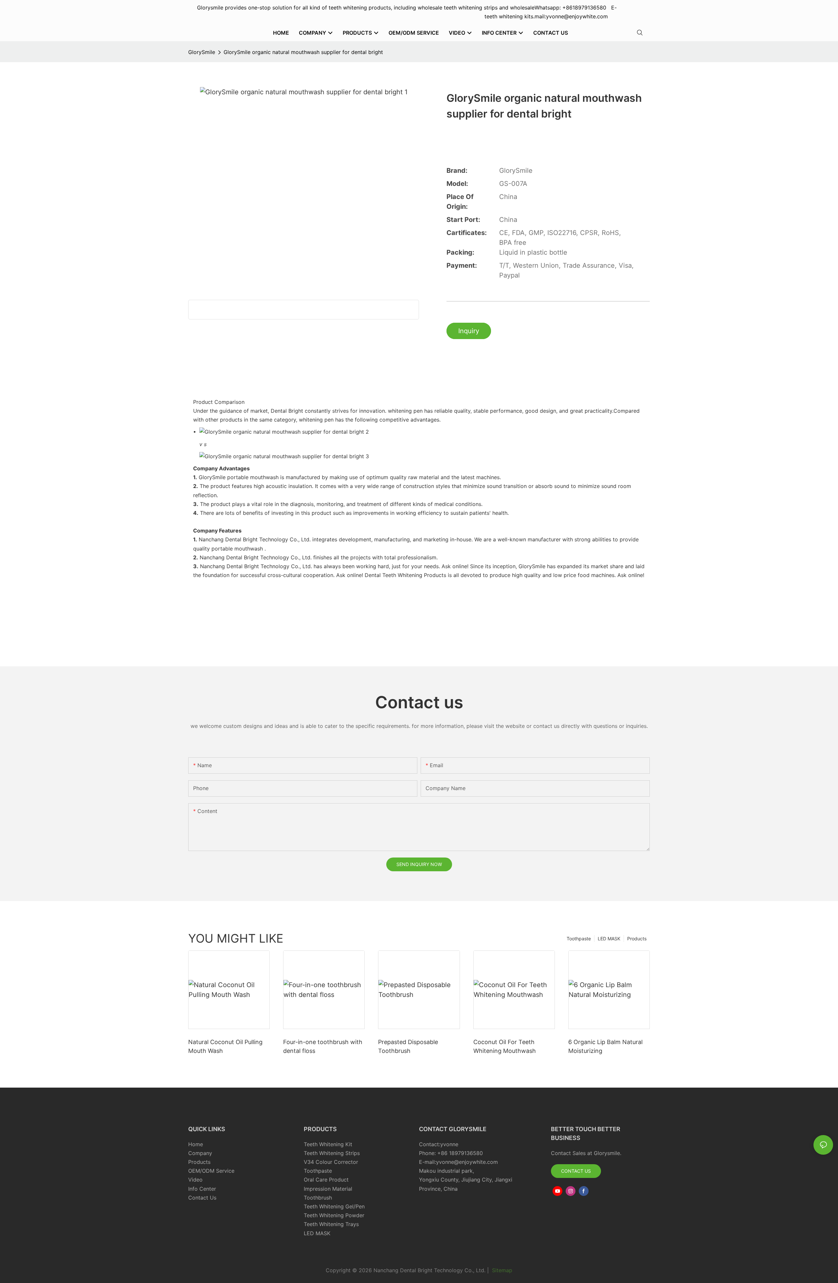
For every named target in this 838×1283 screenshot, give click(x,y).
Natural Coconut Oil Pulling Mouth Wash (225, 1046)
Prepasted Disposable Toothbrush (408, 1046)
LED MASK (609, 938)
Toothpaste (579, 938)
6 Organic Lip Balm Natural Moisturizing (605, 1046)
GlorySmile (201, 52)
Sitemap (501, 1270)
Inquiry (468, 331)
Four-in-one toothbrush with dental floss (322, 1046)
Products (637, 938)
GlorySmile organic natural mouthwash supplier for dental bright (303, 52)
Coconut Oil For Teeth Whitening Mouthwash (504, 1046)
